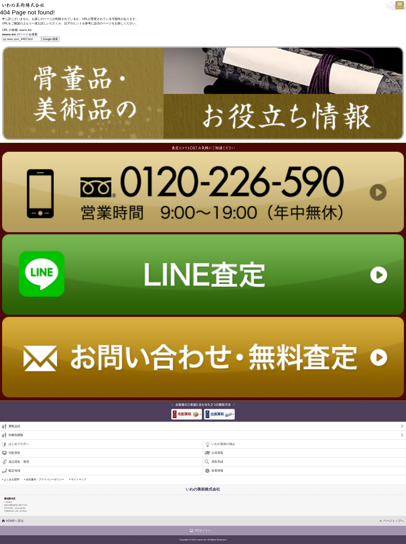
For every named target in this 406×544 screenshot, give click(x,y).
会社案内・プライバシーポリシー (45, 479)
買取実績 (217, 461)
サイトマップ (78, 479)
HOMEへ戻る (15, 520)
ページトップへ (393, 520)
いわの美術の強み (223, 444)
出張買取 (217, 452)
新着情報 (217, 470)
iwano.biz (25, 30)
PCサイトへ (203, 530)
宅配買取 (14, 452)
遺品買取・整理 (18, 461)
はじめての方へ (18, 444)
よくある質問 (11, 479)
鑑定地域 (14, 470)
